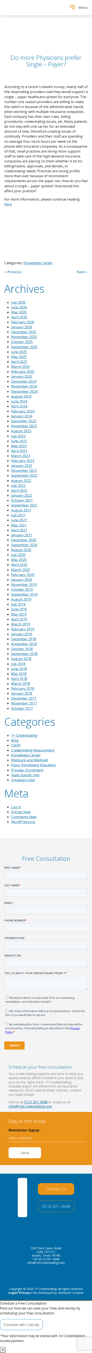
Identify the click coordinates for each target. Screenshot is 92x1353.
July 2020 (18, 554)
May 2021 (19, 525)
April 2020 (19, 564)
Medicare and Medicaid (29, 760)
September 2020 (24, 545)
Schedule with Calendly (21, 1324)
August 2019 (21, 599)
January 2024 (21, 416)
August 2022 (21, 480)
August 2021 (21, 510)
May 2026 (19, 312)
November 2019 (24, 584)
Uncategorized (23, 780)
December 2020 (23, 540)
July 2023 (18, 436)
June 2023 (19, 441)
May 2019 (19, 614)
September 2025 (24, 347)
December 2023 (23, 421)
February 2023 (22, 460)
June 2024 (19, 401)
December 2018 (23, 639)
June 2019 (19, 609)
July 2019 (18, 604)
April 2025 (19, 361)
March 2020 (20, 569)
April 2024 (19, 406)
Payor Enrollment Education (33, 765)
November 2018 (24, 644)
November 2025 (24, 336)
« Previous (13, 272)
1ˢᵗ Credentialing (24, 735)
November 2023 (24, 426)
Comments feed (23, 816)
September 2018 (24, 653)
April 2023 (19, 450)
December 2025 (23, 332)
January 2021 (21, 535)
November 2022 (24, 470)
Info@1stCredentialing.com (30, 1106)
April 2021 (19, 530)
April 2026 (19, 317)
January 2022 (21, 495)
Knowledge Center (38, 263)
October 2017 (22, 708)
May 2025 (19, 356)
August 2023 (21, 431)
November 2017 (24, 703)
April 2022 (19, 490)
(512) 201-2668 (35, 1102)
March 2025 (20, 366)
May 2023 (19, 446)
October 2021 (22, 500)
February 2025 (22, 371)
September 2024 (24, 391)
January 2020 (21, 579)
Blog (15, 740)
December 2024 (23, 381)
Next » (82, 272)
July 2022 (18, 485)
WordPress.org (23, 821)
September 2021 (24, 505)
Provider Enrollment (27, 770)
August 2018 (21, 658)
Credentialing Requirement (32, 750)
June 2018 (19, 668)
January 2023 (21, 465)
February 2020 (22, 574)
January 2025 (21, 376)
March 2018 (20, 683)
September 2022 (24, 475)
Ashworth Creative (71, 1293)
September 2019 (24, 594)
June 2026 (19, 307)
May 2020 (19, 559)
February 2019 (22, 629)
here (8, 204)
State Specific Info (25, 775)
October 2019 (22, 589)
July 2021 (18, 515)
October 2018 (22, 648)
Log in (16, 807)
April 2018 (19, 678)
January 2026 (21, 327)
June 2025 (19, 352)
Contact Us (56, 1189)
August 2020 (21, 550)
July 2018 (18, 664)
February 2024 (22, 411)
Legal (12, 1293)
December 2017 (23, 698)
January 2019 (21, 634)
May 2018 (19, 673)
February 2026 (22, 322)
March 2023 (20, 455)
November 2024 (24, 386)
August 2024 (21, 396)
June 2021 (19, 520)
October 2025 (22, 341)
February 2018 (22, 688)
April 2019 (19, 619)
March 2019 (20, 624)
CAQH (16, 745)
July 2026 (18, 302)
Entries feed (20, 812)
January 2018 (21, 693)
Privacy (24, 1293)
